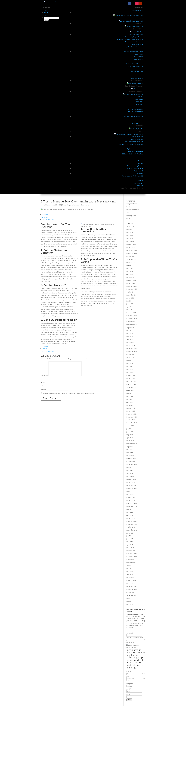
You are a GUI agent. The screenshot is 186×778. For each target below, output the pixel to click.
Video (128, 219)
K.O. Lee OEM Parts (137, 139)
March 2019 (130, 456)
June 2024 (129, 304)
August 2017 (130, 491)
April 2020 (129, 438)
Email (43, 386)
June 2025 (129, 268)
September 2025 (131, 259)
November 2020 (131, 417)
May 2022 (129, 366)
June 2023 (129, 334)
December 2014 (131, 554)
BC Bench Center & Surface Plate (132, 154)
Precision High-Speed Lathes (134, 37)
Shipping (140, 163)
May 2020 (129, 435)
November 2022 (131, 351)
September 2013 (131, 595)
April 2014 (129, 575)
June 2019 (129, 450)
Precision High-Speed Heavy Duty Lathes (130, 39)
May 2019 (129, 453)
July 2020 (129, 429)
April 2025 (129, 274)
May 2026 (129, 235)
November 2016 (131, 503)
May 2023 (129, 337)
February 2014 (131, 580)
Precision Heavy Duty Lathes (134, 42)
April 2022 (129, 369)
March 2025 (130, 277)
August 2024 (130, 298)
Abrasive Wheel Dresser (135, 151)
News (64, 205)
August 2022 (130, 357)
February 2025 (131, 280)
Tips (68, 205)
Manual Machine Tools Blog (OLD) (132, 176)
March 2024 (130, 310)
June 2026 (129, 232)
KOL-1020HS (139, 99)
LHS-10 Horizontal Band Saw (134, 64)
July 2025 (129, 265)
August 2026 (130, 226)
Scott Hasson (47, 205)
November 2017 (131, 488)
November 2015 (131, 524)
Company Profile (131, 204)
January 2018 (130, 482)
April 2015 (129, 545)
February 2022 (131, 375)
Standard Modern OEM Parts (134, 142)
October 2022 (130, 354)
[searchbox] (51, 18)
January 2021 (130, 411)
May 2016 (129, 512)
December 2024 (131, 286)
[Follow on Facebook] (129, 3)
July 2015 (129, 536)
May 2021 (129, 399)
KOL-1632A (139, 104)
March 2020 (130, 441)
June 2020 (129, 432)
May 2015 (129, 542)
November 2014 (131, 557)
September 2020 (131, 423)
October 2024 (130, 292)
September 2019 (131, 444)
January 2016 (130, 518)
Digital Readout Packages (135, 149)
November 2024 (131, 289)
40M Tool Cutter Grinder (135, 109)
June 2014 (129, 572)
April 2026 (129, 238)
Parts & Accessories (137, 123)
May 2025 (129, 271)
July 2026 (129, 229)
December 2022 (131, 348)
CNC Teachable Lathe (136, 34)
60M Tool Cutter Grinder (135, 112)
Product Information (133, 210)
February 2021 (131, 408)
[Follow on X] (133, 3)
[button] (47, 8)
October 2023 (130, 322)
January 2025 (130, 283)
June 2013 (129, 604)
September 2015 (131, 530)
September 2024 (131, 295)
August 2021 (130, 390)
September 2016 (131, 506)
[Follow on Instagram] (137, 3)
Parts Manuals (138, 171)
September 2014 (131, 563)
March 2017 (130, 494)
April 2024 (129, 307)
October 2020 (130, 420)
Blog (45, 15)
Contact (140, 181)
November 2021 (131, 384)
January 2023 (130, 345)
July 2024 (129, 301)
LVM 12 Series (138, 59)
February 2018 (131, 479)
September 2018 (131, 464)
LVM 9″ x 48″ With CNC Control (133, 52)
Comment (44, 376)
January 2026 (130, 247)
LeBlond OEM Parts (137, 137)
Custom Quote (138, 183)
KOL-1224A (139, 102)
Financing (140, 173)
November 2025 (131, 253)
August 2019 (130, 447)
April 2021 (129, 402)
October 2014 (130, 560)
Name (43, 382)
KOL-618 (140, 97)
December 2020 (131, 414)
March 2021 (130, 405)
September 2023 (131, 325)
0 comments (85, 205)
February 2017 (131, 497)
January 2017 (130, 500)
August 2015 (130, 533)
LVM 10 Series (138, 57)
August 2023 (130, 328)
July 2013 (129, 601)
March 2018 (130, 476)
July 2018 (129, 467)
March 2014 (130, 578)
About (46, 13)
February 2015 (131, 551)
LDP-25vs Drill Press (137, 71)
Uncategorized (75, 205)
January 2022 (130, 378)
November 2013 (131, 589)
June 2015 (129, 539)
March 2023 (130, 343)
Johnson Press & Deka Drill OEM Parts (131, 144)
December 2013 (131, 586)
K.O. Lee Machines (137, 78)
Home (46, 10)
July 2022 (129, 360)
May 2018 (129, 470)
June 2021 (129, 396)
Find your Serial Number (135, 168)
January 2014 (130, 583)
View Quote (139, 186)
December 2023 (131, 316)
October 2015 (130, 527)
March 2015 (130, 548)
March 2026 (130, 241)
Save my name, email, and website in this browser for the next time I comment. (69, 393)
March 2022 (130, 372)
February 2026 (131, 244)
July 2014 (129, 569)
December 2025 (131, 250)
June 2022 (129, 363)
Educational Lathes (137, 44)
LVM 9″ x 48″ (139, 54)
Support (140, 161)
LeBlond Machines (137, 10)
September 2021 (131, 387)
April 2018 (129, 473)
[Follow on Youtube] (140, 3)
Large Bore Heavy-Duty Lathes (133, 47)
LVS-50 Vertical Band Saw (135, 66)
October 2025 (130, 256)
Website (43, 389)
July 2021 (129, 393)
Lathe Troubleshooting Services (133, 166)
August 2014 (130, 566)
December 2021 (131, 381)
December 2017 (131, 485)
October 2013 (130, 592)
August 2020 (130, 426)
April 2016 (129, 515)
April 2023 (129, 340)
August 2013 (130, 598)
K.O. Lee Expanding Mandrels (133, 116)
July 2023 (129, 331)
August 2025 (130, 262)
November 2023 (131, 319)
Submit (129, 700)
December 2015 (131, 521)
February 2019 (131, 459)
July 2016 (129, 509)
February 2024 (131, 313)
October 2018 (130, 462)
